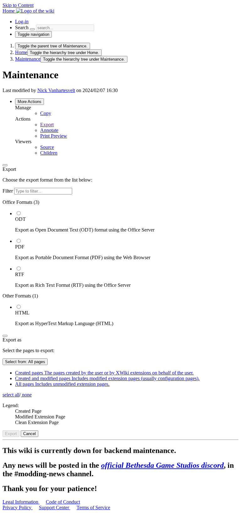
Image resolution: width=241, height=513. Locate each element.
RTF (19, 274)
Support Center (54, 507)
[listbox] (120, 262)
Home (21, 52)
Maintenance (27, 59)
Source (47, 147)
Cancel (29, 433)
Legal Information (21, 502)
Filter (8, 191)
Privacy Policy (18, 507)
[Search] (32, 29)
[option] (126, 221)
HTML (22, 312)
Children (48, 153)
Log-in (22, 21)
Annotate (49, 130)
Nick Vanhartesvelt (56, 90)
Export (47, 124)
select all (11, 394)
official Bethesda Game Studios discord (162, 465)
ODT (20, 219)
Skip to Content (18, 5)
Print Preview (53, 136)
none (26, 394)
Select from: (25, 361)
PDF (19, 246)
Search (22, 27)
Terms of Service (93, 507)
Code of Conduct (63, 502)
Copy (45, 113)
